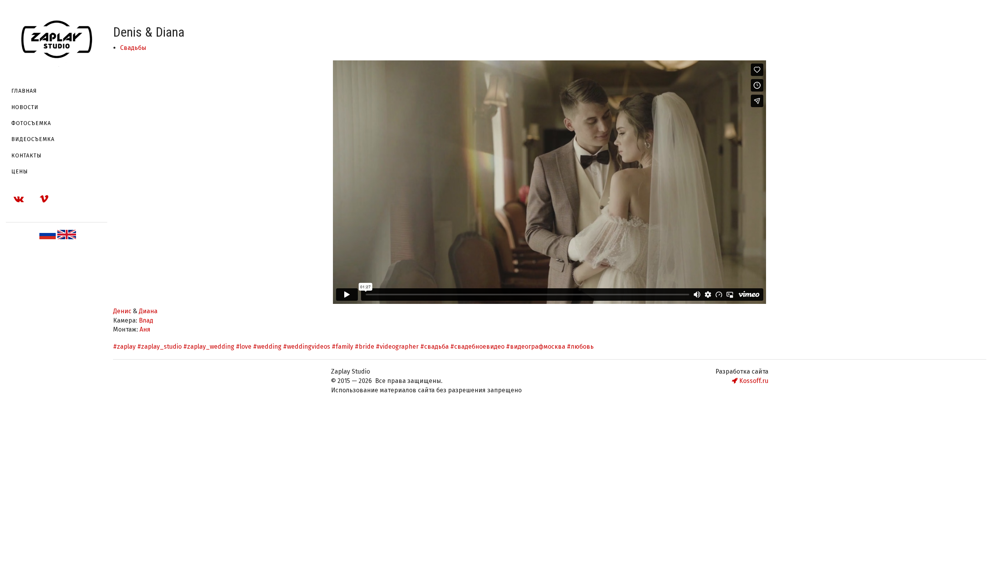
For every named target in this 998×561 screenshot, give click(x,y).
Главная (24, 91)
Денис (123, 311)
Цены (19, 171)
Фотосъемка (31, 123)
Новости (25, 107)
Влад (146, 320)
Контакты (26, 155)
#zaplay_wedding (208, 346)
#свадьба (434, 346)
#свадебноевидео (477, 346)
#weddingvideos (306, 346)
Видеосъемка (33, 139)
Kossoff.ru (753, 381)
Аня (145, 329)
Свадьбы (133, 47)
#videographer (397, 346)
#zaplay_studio (159, 346)
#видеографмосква (535, 346)
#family (342, 346)
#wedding (267, 346)
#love (243, 346)
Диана (148, 311)
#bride (364, 346)
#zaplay (124, 346)
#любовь (580, 346)
